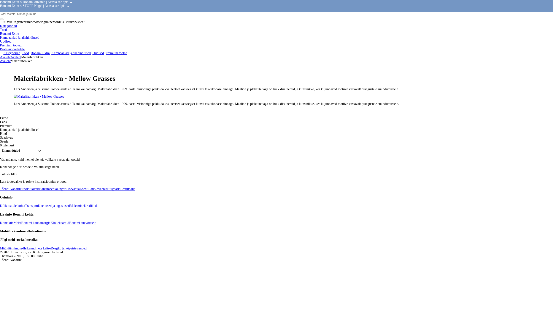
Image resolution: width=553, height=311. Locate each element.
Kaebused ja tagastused (54, 206)
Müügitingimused (12, 248)
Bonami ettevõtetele (82, 223)
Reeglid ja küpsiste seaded (69, 248)
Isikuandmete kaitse (37, 248)
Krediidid (90, 206)
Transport (31, 206)
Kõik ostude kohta (12, 206)
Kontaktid (7, 223)
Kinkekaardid (60, 223)
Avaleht (16, 57)
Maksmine (77, 206)
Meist (17, 223)
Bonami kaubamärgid (36, 223)
